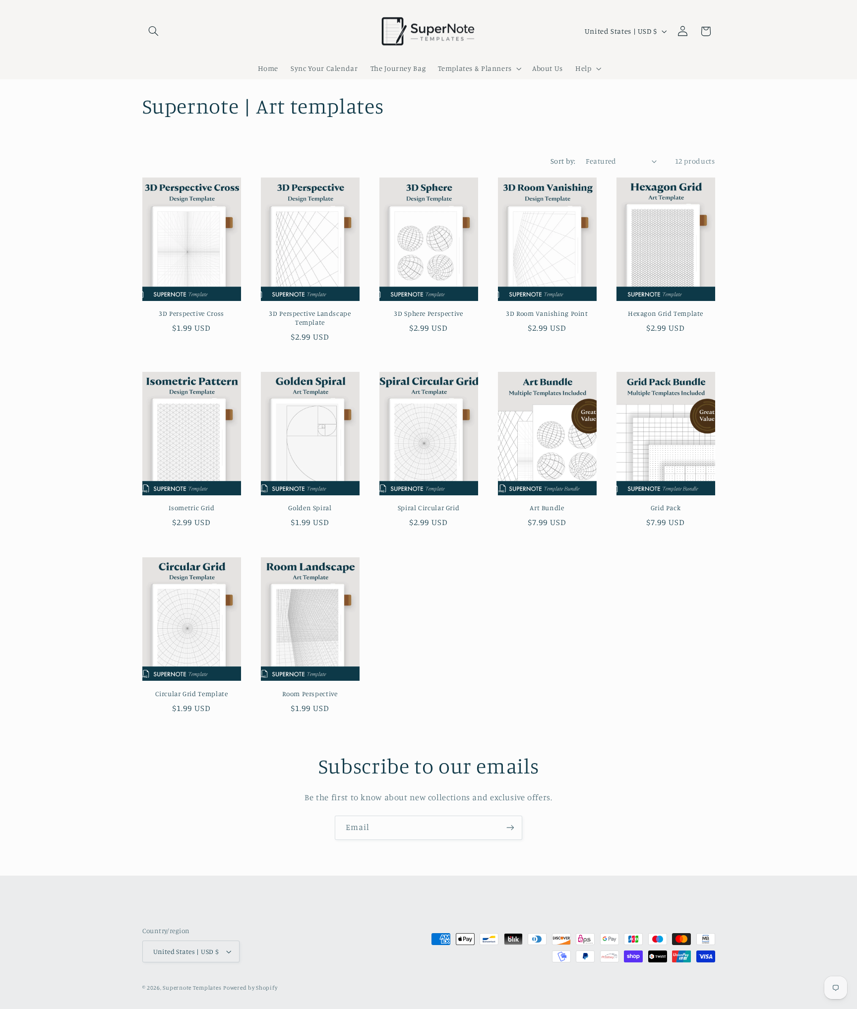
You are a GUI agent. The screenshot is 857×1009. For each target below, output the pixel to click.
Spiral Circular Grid (429, 508)
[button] (153, 31)
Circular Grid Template (191, 694)
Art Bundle (547, 508)
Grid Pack (666, 508)
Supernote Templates (192, 987)
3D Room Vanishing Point (547, 313)
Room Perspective (309, 694)
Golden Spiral (309, 508)
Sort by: (563, 161)
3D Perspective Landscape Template (310, 317)
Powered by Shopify (250, 987)
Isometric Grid (192, 508)
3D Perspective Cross (191, 313)
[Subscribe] (510, 828)
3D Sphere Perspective (428, 313)
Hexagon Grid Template (665, 313)
